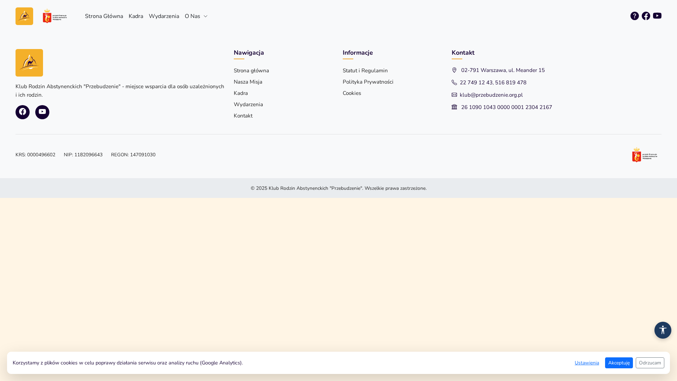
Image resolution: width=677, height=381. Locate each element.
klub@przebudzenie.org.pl (491, 94)
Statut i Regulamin (365, 70)
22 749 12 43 (476, 82)
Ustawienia (587, 362)
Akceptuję (619, 362)
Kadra (136, 16)
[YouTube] (657, 16)
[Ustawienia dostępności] (662, 330)
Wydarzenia (164, 16)
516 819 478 (510, 82)
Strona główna (251, 70)
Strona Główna (104, 16)
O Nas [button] (193, 16)
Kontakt (243, 115)
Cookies (352, 93)
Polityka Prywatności (368, 81)
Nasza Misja (248, 81)
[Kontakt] (634, 16)
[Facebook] (646, 16)
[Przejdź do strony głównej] (46, 16)
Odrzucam (650, 362)
